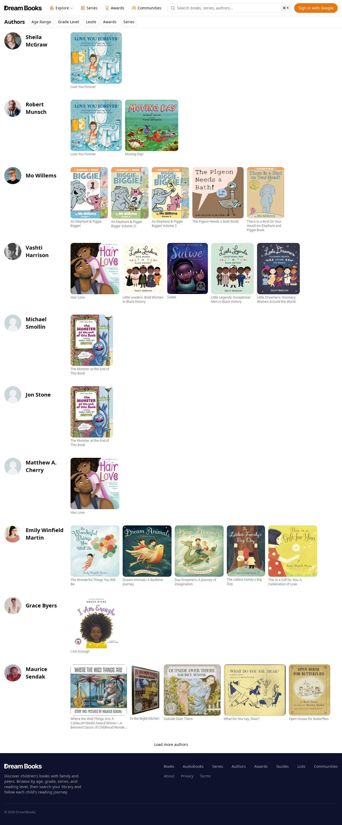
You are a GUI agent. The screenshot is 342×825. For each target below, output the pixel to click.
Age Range (41, 21)
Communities (326, 766)
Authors (239, 766)
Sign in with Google (315, 7)
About (169, 775)
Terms (205, 775)
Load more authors (171, 744)
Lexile (91, 21)
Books (169, 766)
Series (128, 21)
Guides (282, 766)
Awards (109, 21)
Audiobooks (193, 766)
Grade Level (68, 21)
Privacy (187, 775)
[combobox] (233, 8)
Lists (301, 766)
